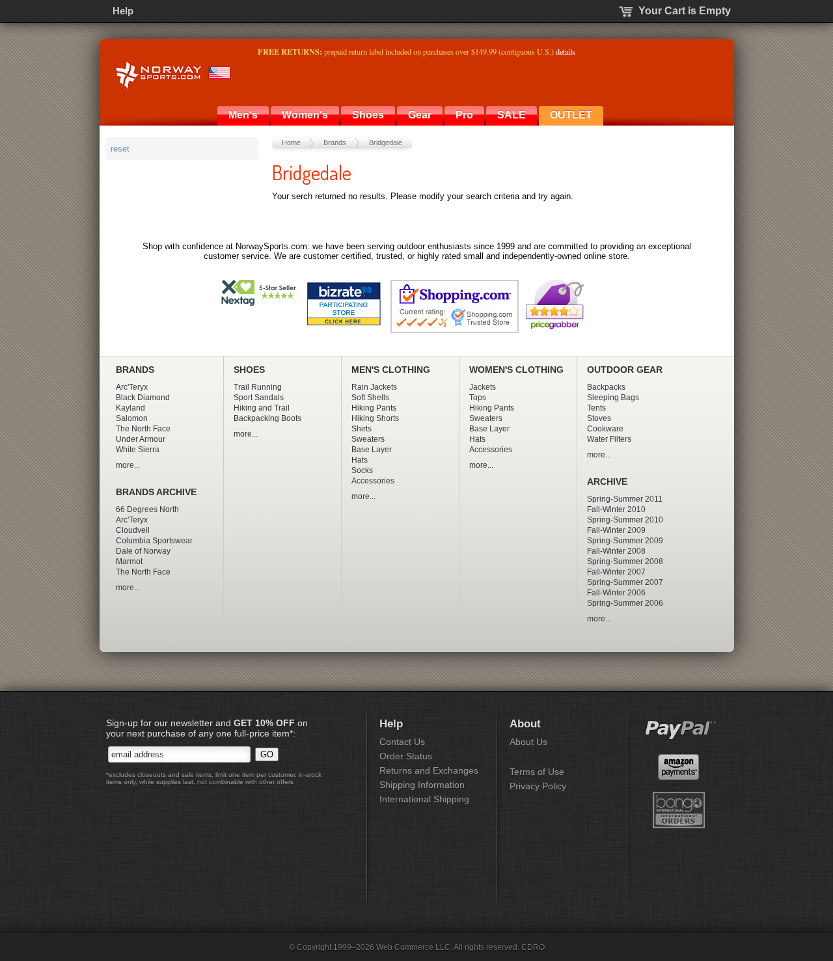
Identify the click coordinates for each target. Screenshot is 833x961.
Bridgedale (385, 142)
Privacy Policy (538, 786)
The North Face (143, 428)
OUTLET (571, 114)
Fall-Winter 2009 (616, 530)
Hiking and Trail (262, 408)
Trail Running (258, 387)
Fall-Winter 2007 (616, 571)
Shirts (361, 428)
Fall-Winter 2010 (616, 509)
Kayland (130, 408)
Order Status (405, 756)
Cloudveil (133, 530)
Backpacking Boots (267, 418)
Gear (419, 114)
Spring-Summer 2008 (625, 561)
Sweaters (368, 439)
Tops (477, 397)
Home (291, 142)
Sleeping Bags (613, 397)
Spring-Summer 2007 (625, 582)
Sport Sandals (259, 397)
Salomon (132, 418)
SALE (511, 114)
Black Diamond (143, 397)
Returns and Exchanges (428, 770)
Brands (334, 142)
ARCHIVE (607, 482)
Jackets (482, 387)
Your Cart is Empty (684, 10)
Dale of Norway (143, 551)
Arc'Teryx (132, 387)
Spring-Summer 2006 (625, 603)
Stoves (599, 418)
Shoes (368, 114)
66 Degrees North (147, 509)
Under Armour (140, 439)
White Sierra (137, 449)
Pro (464, 114)
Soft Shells (370, 397)
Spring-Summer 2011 (624, 499)
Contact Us (402, 742)
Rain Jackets (374, 387)
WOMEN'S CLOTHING (516, 370)
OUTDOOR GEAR (624, 370)
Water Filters (609, 439)
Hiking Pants (373, 408)
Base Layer (371, 449)
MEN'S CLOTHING (390, 370)
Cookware (605, 428)
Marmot (129, 561)
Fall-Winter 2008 (616, 551)
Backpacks (606, 387)
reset (120, 149)
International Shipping (424, 799)
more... (128, 465)
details (565, 51)
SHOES (249, 370)
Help (123, 10)
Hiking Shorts (375, 418)
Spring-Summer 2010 (625, 519)
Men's (243, 114)
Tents (596, 408)
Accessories (372, 480)
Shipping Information (422, 784)
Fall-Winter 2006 (616, 592)
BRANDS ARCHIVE (156, 492)
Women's (305, 114)
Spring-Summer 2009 (625, 540)
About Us (528, 742)
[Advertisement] (183, 238)
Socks (362, 470)
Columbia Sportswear (154, 540)
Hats (359, 460)
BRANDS (135, 370)
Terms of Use (537, 771)
